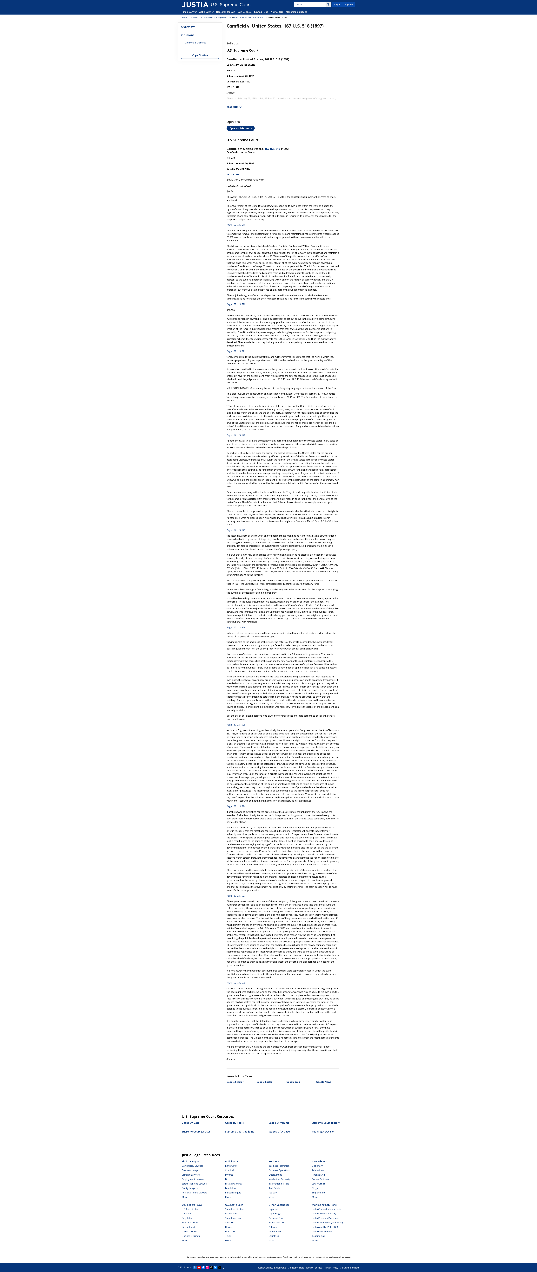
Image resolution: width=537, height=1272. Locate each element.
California (230, 1222)
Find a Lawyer (189, 12)
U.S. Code (186, 1213)
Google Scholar (235, 1081)
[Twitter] (219, 1267)
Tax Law (272, 1192)
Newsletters (277, 12)
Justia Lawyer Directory (324, 1213)
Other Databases (278, 1204)
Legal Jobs (273, 1209)
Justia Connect (265, 1268)
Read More (233, 106)
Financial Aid (318, 1174)
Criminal (229, 1170)
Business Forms (276, 1218)
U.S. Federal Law (192, 1204)
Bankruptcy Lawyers (192, 1165)
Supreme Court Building (239, 1131)
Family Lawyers (190, 1188)
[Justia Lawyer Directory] (223, 1267)
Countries (273, 1235)
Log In (337, 4)
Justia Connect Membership (326, 1209)
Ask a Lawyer (206, 12)
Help (301, 1268)
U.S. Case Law (205, 17)
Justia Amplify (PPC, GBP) (325, 1227)
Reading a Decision (323, 1131)
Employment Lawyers (193, 1179)
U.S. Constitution (190, 1209)
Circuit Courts (189, 1227)
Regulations (188, 1218)
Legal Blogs (274, 1213)
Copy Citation (200, 55)
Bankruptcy (231, 1165)
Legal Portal (280, 1268)
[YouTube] (199, 1267)
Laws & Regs (261, 12)
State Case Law (233, 1218)
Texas (228, 1235)
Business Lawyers (191, 1170)
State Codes (231, 1213)
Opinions (187, 35)
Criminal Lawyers (191, 1174)
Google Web (293, 1081)
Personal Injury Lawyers (194, 1192)
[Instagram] (207, 1267)
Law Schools (245, 12)
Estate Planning (233, 1183)
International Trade (278, 1183)
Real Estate (274, 1188)
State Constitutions (235, 1209)
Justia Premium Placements (326, 1218)
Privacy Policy (331, 1268)
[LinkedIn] (195, 1267)
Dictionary (317, 1165)
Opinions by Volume (242, 17)
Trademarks (274, 1231)
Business (273, 1161)
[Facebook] (203, 1267)
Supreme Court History (326, 1122)
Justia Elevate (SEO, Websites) (327, 1222)
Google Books (264, 1081)
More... (185, 1197)
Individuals (231, 1161)
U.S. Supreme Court (222, 17)
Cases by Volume (278, 1122)
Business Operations (279, 1170)
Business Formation (278, 1165)
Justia (184, 17)
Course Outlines (320, 1179)
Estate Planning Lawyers (195, 1183)
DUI (227, 1179)
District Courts (189, 1231)
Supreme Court (190, 1222)
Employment (275, 1174)
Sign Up (349, 4)
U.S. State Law (234, 1204)
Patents (272, 1227)
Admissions (318, 1170)
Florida (228, 1227)
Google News (323, 1081)
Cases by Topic (234, 1122)
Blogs (315, 1188)
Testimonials (318, 1235)
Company (293, 1268)
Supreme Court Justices (196, 1131)
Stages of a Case (279, 1131)
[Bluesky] (215, 1267)
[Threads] (211, 1267)
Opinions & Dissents (240, 128)
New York (230, 1231)
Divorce (229, 1174)
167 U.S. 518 (272, 149)
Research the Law (225, 12)
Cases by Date (191, 1122)
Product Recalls (276, 1222)
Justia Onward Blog (322, 1231)
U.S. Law (193, 17)
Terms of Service (314, 1268)
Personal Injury (233, 1192)
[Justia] (195, 4)
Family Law (230, 1188)
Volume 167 (258, 17)
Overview (188, 27)
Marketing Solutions (296, 12)
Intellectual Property (279, 1179)
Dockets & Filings (191, 1235)
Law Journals (318, 1183)
